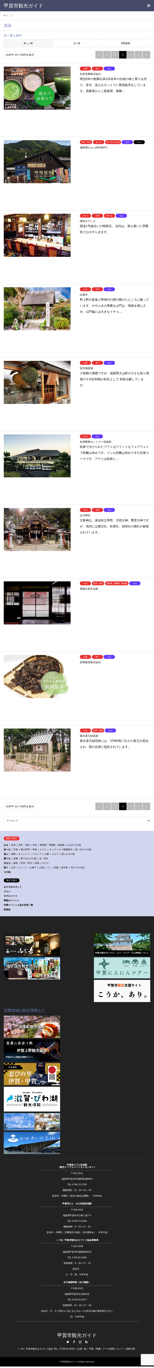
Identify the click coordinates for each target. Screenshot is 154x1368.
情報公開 (130, 1348)
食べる (7, 849)
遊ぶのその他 (68, 854)
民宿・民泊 (26, 863)
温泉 (37, 863)
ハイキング (36, 854)
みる (6, 845)
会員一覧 (81, 1348)
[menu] (148, 5)
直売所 (64, 867)
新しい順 (28, 43)
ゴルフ (55, 854)
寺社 (34, 845)
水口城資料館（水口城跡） (77, 1282)
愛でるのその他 (28, 858)
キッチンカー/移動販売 (60, 849)
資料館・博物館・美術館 (52, 845)
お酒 (41, 867)
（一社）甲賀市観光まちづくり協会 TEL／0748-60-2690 (46, 1348)
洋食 (15, 849)
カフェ (43, 849)
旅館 (15, 863)
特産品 (7, 909)
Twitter (67, 1342)
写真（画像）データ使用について (106, 1348)
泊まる (7, 863)
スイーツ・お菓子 (27, 867)
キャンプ (22, 854)
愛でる (7, 858)
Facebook (74, 1342)
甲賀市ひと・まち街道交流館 (77, 1203)
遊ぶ (6, 854)
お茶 (13, 867)
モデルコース (10, 896)
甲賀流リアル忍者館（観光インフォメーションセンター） (77, 1165)
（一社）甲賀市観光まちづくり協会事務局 (77, 1240)
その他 (7, 872)
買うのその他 (77, 867)
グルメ (7, 891)
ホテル (45, 863)
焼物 (56, 867)
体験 (13, 854)
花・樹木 (43, 858)
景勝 (15, 858)
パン (49, 867)
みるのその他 (74, 845)
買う (6, 867)
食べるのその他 (83, 849)
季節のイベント (12, 900)
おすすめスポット (13, 887)
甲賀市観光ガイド (77, 1335)
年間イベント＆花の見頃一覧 (18, 905)
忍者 (13, 845)
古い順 (76, 43)
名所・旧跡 (24, 845)
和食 (34, 849)
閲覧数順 (125, 43)
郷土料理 (25, 849)
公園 (46, 854)
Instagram (80, 1342)
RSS (86, 1342)
